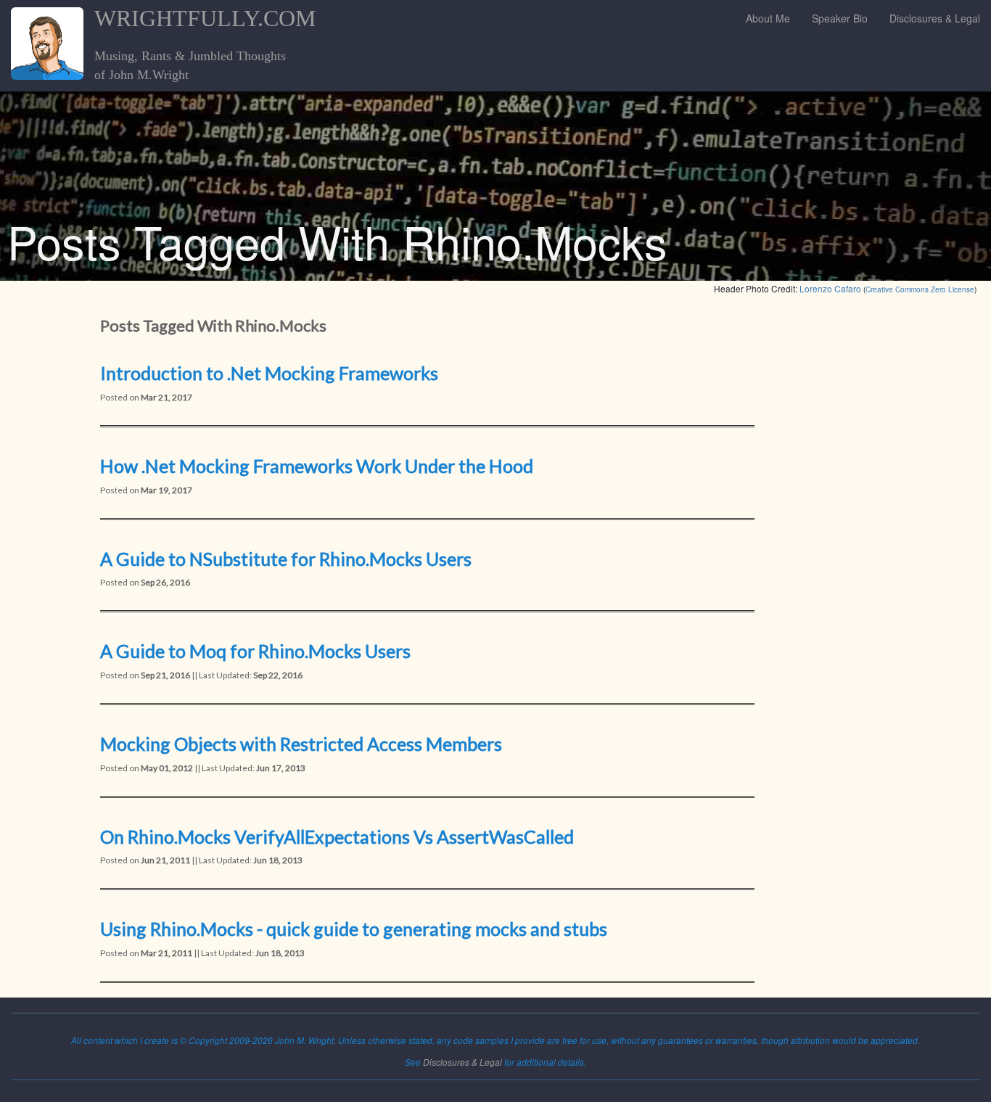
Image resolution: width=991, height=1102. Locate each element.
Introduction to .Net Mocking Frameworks (269, 373)
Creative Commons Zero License (919, 289)
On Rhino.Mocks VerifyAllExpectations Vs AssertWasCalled (337, 836)
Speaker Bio (840, 18)
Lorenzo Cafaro (830, 288)
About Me (768, 18)
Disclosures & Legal (934, 18)
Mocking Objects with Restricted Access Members (301, 743)
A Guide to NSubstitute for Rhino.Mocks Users (286, 558)
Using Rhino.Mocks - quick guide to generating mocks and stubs (353, 928)
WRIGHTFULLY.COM (205, 18)
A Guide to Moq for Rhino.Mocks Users (255, 651)
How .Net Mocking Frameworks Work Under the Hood (316, 466)
